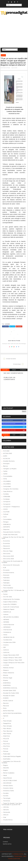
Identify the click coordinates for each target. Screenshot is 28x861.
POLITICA (6, 743)
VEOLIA (5, 814)
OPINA (22, 435)
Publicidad (6, 754)
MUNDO (6, 698)
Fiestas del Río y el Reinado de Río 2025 (13, 591)
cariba (5, 471)
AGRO (5, 456)
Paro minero (7, 728)
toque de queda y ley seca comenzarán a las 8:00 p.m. (12, 804)
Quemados (6, 759)
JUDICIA (6, 650)
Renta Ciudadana (8, 773)
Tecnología (6, 798)
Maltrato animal (8, 667)
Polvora (5, 748)
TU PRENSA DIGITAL (18, 854)
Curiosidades (7, 519)
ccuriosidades (7, 476)
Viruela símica (7, 820)
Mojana (5, 680)
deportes (6, 529)
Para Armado (7, 721)
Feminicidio (7, 585)
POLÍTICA (6, 746)
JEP (4, 647)
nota (4, 708)
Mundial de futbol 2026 (11, 693)
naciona (6, 703)
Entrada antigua (17, 364)
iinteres (5, 614)
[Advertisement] (14, 31)
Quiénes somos (7, 844)
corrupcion (6, 501)
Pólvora (5, 751)
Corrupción (6, 504)
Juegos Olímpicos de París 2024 (13, 662)
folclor (5, 594)
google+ (20, 326)
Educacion (6, 546)
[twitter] (14, 2)
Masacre (6, 670)
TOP (14, 435)
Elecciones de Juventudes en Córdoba (12, 561)
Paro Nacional (7, 731)
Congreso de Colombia (10, 489)
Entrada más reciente (11, 358)
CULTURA (6, 511)
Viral (4, 817)
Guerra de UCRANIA (9, 604)
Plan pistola (7, 733)
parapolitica (7, 723)
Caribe (5, 473)
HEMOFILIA (7, 612)
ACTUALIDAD (7, 453)
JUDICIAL (6, 652)
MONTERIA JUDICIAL (10, 688)
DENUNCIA (7, 524)
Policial (5, 741)
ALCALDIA (6, 458)
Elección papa (8, 551)
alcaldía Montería (9, 461)
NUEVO (5, 435)
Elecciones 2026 (8, 558)
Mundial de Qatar (9, 695)
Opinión (5, 716)
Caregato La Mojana (9, 468)
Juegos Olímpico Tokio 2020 (12, 657)
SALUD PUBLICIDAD (10, 780)
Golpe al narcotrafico (10, 602)
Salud (5, 775)
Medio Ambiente (8, 672)
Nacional (6, 705)
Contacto (5, 841)
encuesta (6, 570)
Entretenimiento (8, 572)
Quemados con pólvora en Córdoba (11, 762)
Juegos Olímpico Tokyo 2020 (12, 660)
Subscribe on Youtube (9, 430)
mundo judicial (8, 700)
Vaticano (6, 809)
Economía (6, 543)
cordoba (6, 494)
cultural (5, 514)
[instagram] (8, 2)
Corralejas (6, 499)
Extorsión (6, 575)
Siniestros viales (8, 790)
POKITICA (6, 736)
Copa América (7, 491)
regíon (5, 770)
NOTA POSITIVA (8, 710)
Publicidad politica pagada (12, 756)
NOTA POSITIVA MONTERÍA (12, 713)
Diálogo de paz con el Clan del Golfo (13, 537)
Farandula (6, 577)
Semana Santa (8, 785)
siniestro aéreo (8, 788)
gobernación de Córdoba (11, 599)
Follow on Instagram (8, 423)
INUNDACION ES (8, 637)
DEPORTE (6, 527)
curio (5, 517)
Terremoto (6, 800)
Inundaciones (7, 640)
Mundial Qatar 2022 (9, 690)
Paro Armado (7, 726)
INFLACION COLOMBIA (11, 617)
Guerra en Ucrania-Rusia (11, 607)
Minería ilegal (7, 678)
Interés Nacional (8, 624)
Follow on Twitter (8, 426)
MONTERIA (7, 683)
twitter (12, 326)
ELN (4, 567)
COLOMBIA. (7, 484)
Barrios (5, 466)
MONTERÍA (7, 685)
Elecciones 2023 (8, 556)
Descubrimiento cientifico (11, 532)
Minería (5, 675)
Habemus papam (8, 609)
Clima (5, 478)
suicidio (5, 795)
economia (6, 541)
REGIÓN (6, 768)
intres (5, 634)
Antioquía (6, 463)
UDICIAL (6, 807)
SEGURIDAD (7, 783)
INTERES (6, 619)
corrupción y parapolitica (11, 506)
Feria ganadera (8, 588)
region (5, 765)
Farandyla (6, 583)
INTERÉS (3, 55)
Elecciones (6, 553)
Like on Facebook (7, 420)
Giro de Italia (7, 596)
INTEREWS (6, 627)
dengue (5, 522)
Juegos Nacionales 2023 (11, 655)
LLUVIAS (6, 665)
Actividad (6, 451)
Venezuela (6, 812)
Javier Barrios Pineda (5, 67)
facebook (6, 326)
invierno (6, 645)
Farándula (6, 580)
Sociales (6, 793)
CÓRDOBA (6, 496)
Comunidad (7, 486)
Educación (6, 548)
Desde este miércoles (10, 534)
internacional (7, 629)
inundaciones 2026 (9, 642)
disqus (14, 369)
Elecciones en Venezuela (11, 565)
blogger (5, 369)
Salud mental (7, 778)
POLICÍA (6, 738)
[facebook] (17, 2)
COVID (5, 509)
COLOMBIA (7, 481)
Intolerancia (7, 632)
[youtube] (11, 2)
